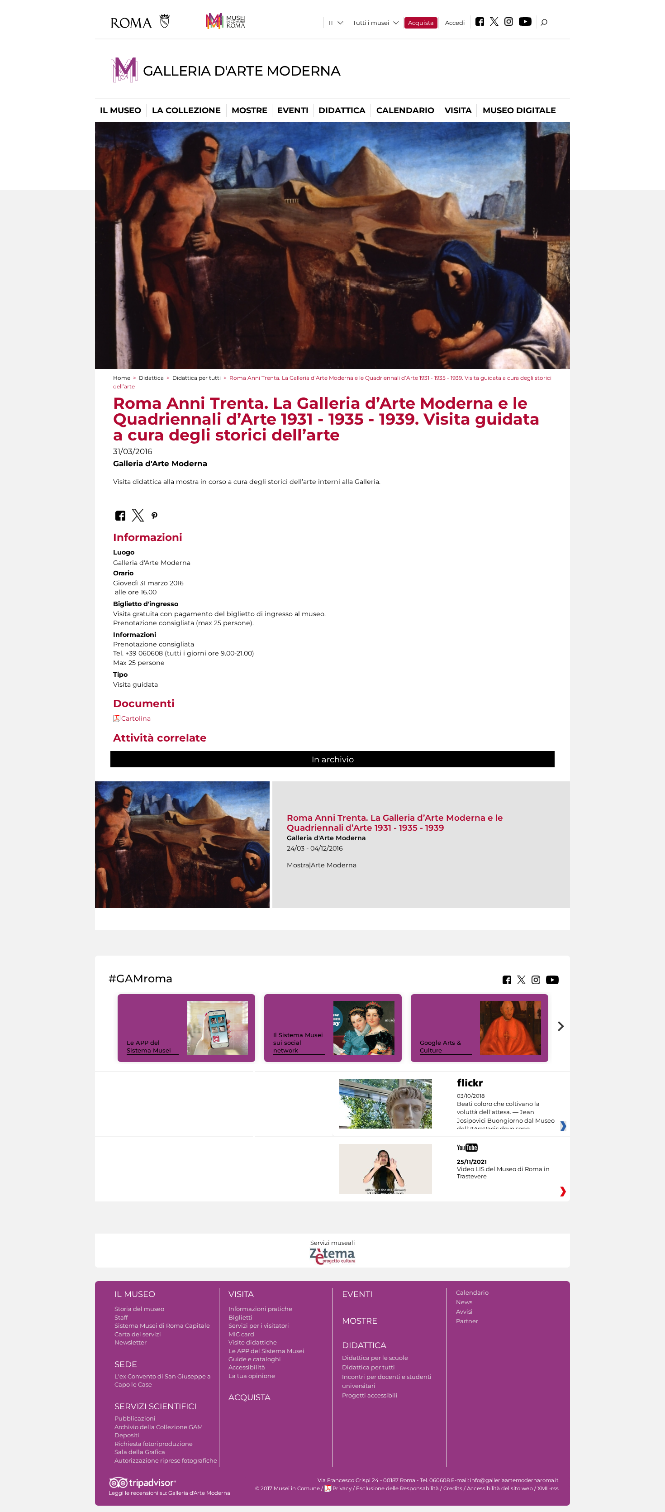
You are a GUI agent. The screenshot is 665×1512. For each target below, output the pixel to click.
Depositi (126, 1435)
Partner (467, 1321)
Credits (452, 1488)
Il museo (120, 110)
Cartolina (136, 718)
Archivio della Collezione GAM (158, 1427)
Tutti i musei (371, 22)
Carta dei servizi (137, 1334)
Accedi (455, 22)
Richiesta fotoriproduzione (153, 1443)
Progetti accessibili (370, 1395)
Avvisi (464, 1311)
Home (121, 377)
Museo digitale (519, 110)
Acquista (421, 22)
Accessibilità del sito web (500, 1488)
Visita (458, 110)
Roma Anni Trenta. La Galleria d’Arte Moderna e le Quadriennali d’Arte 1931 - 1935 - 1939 (395, 823)
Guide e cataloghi (254, 1359)
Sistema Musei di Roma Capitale (162, 1325)
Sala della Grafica (139, 1451)
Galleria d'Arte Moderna (241, 70)
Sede (125, 1364)
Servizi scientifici (155, 1406)
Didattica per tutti (196, 377)
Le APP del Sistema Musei (149, 1046)
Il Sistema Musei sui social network (298, 1042)
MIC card (241, 1334)
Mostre (249, 110)
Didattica (342, 110)
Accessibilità (246, 1367)
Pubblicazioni (135, 1418)
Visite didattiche (252, 1342)
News (464, 1302)
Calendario (405, 110)
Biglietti (240, 1317)
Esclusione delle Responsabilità (397, 1488)
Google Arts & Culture (440, 1046)
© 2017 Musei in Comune (287, 1488)
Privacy (342, 1488)
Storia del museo (139, 1308)
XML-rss (548, 1488)
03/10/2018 (506, 1113)
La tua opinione (251, 1375)
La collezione (186, 110)
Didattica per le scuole (375, 1357)
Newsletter (130, 1342)
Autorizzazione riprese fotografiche (165, 1460)
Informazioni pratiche (260, 1308)
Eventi (293, 110)
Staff (121, 1317)
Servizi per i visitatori (258, 1325)
